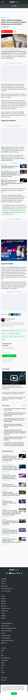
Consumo (3, 17)
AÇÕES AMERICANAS (5, 657)
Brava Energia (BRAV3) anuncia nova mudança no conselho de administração (10, 522)
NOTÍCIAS (3, 596)
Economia (4, 483)
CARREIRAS (3, 615)
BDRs (2, 655)
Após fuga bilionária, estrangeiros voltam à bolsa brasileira (9, 167)
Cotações (14, 6)
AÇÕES (2, 650)
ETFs (2, 670)
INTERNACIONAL (4, 610)
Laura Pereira (6, 26)
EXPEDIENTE (3, 581)
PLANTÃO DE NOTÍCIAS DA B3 (7, 640)
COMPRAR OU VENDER (5, 635)
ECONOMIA (3, 603)
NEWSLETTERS (4, 642)
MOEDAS (3, 662)
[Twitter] (21, 573)
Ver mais (24, 405)
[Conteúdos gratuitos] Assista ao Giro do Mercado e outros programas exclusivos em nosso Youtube (12, 387)
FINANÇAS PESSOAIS (5, 608)
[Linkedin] (12, 573)
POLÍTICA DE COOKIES (5, 591)
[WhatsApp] (15, 573)
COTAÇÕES (3, 648)
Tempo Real (22, 336)
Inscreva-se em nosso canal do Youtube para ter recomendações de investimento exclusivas (13, 393)
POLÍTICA (3, 613)
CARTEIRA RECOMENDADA (6, 623)
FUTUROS (3, 665)
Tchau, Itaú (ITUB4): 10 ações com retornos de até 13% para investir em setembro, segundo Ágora (15, 414)
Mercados (3, 164)
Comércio (23, 330)
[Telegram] (17, 573)
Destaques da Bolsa (5, 170)
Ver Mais (23, 451)
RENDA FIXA (3, 605)
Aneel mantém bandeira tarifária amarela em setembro (9, 485)
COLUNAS (3, 633)
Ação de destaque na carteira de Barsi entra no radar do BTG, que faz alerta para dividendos (15, 438)
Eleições (4, 509)
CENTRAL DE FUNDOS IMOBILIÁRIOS (8, 628)
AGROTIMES (3, 680)
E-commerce (11, 333)
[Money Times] (14, 2)
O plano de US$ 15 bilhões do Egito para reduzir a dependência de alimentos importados (11, 541)
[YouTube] (10, 573)
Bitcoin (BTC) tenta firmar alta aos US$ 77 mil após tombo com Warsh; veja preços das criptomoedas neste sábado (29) (12, 182)
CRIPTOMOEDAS (4, 660)
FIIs (2, 652)
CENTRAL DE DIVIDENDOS (6, 630)
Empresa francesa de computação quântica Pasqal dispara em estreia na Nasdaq (13, 426)
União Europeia (5, 528)
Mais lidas (5, 405)
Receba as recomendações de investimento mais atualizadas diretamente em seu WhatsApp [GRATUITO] (14, 399)
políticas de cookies (6, 690)
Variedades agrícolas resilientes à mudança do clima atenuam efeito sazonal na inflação (11, 494)
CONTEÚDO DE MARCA (5, 638)
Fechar (14, 693)
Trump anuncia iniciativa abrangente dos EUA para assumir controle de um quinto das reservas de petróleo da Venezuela (14, 444)
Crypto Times (4, 178)
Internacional (5, 537)
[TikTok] (19, 573)
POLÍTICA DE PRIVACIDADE (6, 588)
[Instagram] (8, 573)
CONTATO (3, 583)
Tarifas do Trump (6, 474)
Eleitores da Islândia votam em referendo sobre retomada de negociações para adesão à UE (10, 532)
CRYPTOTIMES (4, 677)
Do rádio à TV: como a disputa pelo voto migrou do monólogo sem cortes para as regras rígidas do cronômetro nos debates (11, 513)
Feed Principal (5, 336)
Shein (11, 336)
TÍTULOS (3, 672)
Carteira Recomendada (7, 465)
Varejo (3, 339)
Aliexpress (12, 330)
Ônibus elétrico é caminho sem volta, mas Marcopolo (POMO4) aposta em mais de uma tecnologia (14, 420)
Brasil (18, 330)
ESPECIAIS (3, 618)
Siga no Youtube (8, 31)
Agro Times (4, 490)
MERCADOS (3, 598)
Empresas (17, 333)
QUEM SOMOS (4, 578)
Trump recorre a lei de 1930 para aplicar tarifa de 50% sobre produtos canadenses (9, 477)
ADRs (2, 667)
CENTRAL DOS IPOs (5, 625)
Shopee (16, 336)
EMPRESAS (3, 601)
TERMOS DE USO (4, 586)
